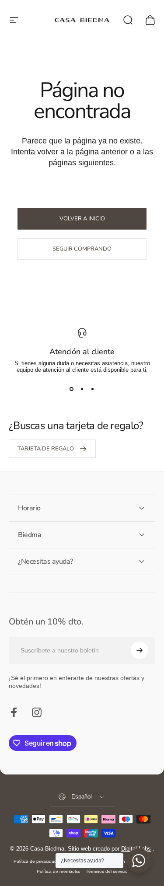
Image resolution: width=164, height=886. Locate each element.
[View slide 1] (71, 389)
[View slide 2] (82, 389)
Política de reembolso (58, 871)
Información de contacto (125, 861)
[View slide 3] (92, 389)
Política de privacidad (35, 861)
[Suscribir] (139, 650)
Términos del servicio (107, 871)
